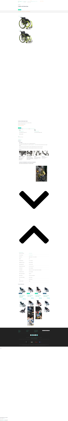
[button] (34, 218)
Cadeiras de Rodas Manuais (27, 11)
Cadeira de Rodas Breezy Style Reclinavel (22, 296)
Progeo (18, 136)
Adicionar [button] (28, 293)
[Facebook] (30, 335)
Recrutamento (19, 331)
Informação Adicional (21, 252)
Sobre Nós (19, 330)
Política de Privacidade (36, 330)
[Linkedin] (35, 335)
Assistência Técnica (27, 330)
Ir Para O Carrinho (6, 420)
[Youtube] (34, 335)
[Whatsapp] (37, 335)
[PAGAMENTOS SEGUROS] (35, 130)
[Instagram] (32, 335)
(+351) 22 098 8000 (23, 1)
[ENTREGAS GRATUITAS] (19, 130)
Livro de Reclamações (36, 331)
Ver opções (20, 293)
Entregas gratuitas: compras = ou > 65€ (34, 1)
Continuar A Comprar (2, 420)
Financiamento (27, 331)
